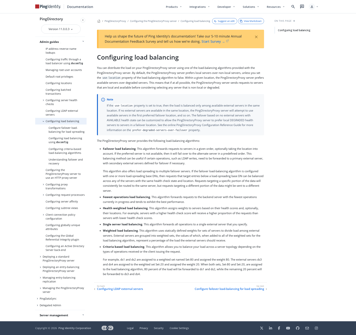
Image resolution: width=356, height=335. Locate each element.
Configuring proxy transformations (57, 186)
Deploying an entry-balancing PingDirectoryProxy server (61, 269)
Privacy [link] (143, 328)
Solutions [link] (251, 7)
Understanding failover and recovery (66, 161)
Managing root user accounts (64, 70)
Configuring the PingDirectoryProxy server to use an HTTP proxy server (63, 173)
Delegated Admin (50, 305)
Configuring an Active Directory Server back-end (65, 248)
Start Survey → (213, 41)
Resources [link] (276, 7)
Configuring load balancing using (65, 140)
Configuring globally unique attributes (63, 227)
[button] (313, 7)
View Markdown (253, 21)
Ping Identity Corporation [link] (74, 328)
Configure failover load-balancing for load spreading (67, 129)
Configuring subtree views (62, 208)
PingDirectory (51, 19)
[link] (48, 6)
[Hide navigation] (83, 20)
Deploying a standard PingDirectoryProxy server (59, 258)
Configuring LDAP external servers (62, 112)
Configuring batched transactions (58, 91)
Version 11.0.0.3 (59, 29)
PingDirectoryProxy (115, 21)
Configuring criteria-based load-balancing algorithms (65, 151)
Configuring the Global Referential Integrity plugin (62, 237)
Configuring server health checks (61, 102)
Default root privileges (59, 76)
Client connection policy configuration (60, 216)
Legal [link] (130, 328)
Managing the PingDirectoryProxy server (63, 290)
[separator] (86, 167)
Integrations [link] (199, 7)
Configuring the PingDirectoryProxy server (153, 21)
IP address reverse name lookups (61, 50)
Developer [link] (226, 7)
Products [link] (174, 7)
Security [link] (159, 328)
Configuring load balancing (62, 121)
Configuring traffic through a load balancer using (64, 61)
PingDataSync (48, 298)
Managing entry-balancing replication (59, 279)
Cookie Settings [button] (179, 328)
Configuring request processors (65, 195)
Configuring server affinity (62, 201)
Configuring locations (59, 83)
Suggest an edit (226, 21)
